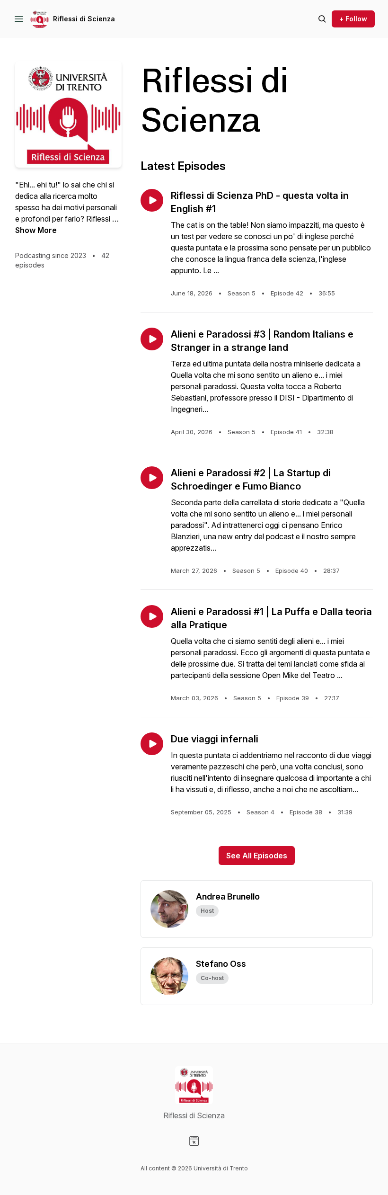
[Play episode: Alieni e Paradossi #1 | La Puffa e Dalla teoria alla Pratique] (152, 616)
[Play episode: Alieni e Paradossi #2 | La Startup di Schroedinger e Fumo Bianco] (152, 477)
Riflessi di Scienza (84, 19)
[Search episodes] (322, 19)
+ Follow (353, 19)
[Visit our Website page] (194, 1141)
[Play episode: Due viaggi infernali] (152, 743)
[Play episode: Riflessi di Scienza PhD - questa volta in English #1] (152, 200)
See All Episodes (256, 855)
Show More (36, 230)
